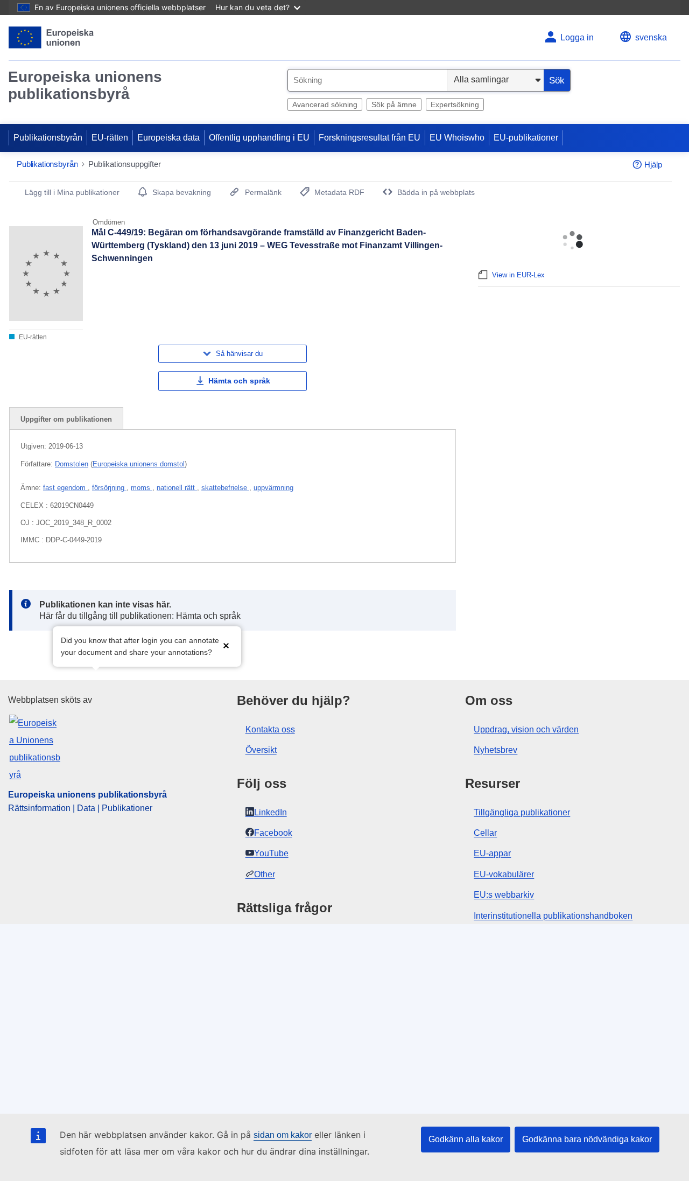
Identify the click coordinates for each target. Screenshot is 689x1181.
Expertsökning (455, 104)
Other (264, 874)
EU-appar (492, 853)
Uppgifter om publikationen (66, 419)
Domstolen (71, 464)
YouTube (271, 853)
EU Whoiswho (457, 137)
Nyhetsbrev (495, 749)
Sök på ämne (394, 104)
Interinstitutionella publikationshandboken (553, 915)
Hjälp (653, 164)
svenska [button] (651, 37)
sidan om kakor (283, 1135)
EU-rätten (110, 137)
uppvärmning (273, 488)
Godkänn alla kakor (465, 1139)
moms (141, 488)
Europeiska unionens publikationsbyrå (85, 85)
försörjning (109, 488)
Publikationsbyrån (47, 137)
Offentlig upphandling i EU (259, 137)
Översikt (261, 749)
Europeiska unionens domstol (139, 464)
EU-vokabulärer (504, 874)
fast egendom (65, 488)
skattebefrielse (225, 488)
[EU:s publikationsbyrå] (51, 37)
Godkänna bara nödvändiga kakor (587, 1139)
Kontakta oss (270, 729)
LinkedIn (270, 812)
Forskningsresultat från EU (369, 137)
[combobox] (367, 80)
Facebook (273, 832)
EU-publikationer (526, 137)
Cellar (485, 832)
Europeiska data (168, 137)
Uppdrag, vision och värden (526, 729)
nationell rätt (177, 488)
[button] (226, 645)
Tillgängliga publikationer (522, 812)
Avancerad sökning (324, 104)
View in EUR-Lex (518, 275)
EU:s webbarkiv (504, 894)
